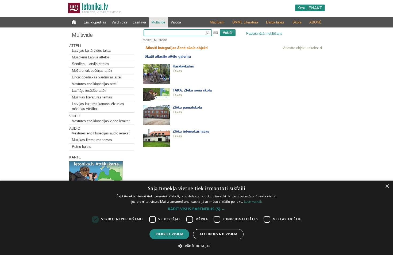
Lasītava (139, 22)
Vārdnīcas (119, 22)
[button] (196, 208)
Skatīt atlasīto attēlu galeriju (168, 56)
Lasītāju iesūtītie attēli (89, 91)
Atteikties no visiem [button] (218, 234)
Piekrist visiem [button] (169, 234)
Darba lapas (275, 22)
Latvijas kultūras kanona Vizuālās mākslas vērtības (98, 106)
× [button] (387, 186)
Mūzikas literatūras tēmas (92, 97)
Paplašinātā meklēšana (264, 33)
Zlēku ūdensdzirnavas (191, 131)
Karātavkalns (183, 66)
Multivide (158, 22)
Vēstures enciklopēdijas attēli (94, 84)
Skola (296, 22)
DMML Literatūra (245, 22)
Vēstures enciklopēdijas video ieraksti (101, 121)
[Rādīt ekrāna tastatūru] (215, 32)
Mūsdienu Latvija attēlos (91, 57)
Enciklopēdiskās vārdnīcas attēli (97, 77)
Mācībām (217, 22)
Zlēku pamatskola (187, 107)
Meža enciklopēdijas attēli (92, 71)
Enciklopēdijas (95, 22)
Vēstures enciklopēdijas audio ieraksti (101, 133)
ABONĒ (315, 22)
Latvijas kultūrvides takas (91, 51)
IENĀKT (314, 8)
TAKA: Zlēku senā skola (192, 90)
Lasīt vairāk (253, 201)
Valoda (176, 22)
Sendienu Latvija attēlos (90, 64)
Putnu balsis (81, 147)
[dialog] (196, 218)
